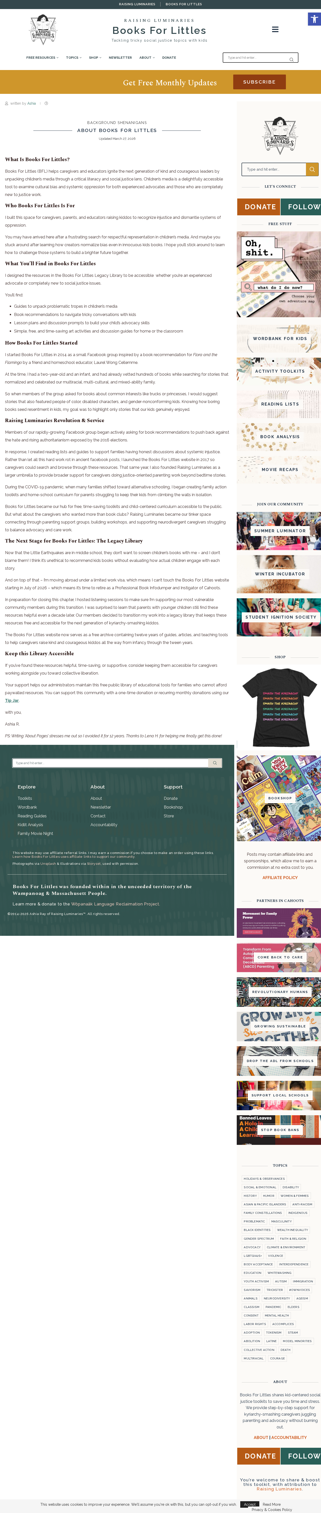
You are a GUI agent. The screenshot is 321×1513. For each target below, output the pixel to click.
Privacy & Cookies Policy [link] (272, 1510)
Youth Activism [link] (256, 1281)
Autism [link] (281, 1281)
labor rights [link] (255, 1324)
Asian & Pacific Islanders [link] (265, 1204)
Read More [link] (272, 1504)
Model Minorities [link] (297, 1341)
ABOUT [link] (261, 1437)
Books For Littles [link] (184, 4)
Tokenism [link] (274, 1332)
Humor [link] (268, 1196)
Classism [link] (251, 1307)
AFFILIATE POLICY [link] (280, 877)
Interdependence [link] (293, 1264)
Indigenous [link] (298, 1213)
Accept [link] (250, 1504)
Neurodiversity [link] (277, 1298)
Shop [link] (93, 57)
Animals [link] (250, 1298)
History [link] (250, 1196)
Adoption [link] (252, 1332)
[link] (314, 19)
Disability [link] (291, 1187)
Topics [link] (72, 57)
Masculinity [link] (281, 1221)
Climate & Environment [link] (286, 1247)
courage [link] (277, 1358)
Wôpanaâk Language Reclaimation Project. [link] (115, 904)
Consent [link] (251, 1315)
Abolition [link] (252, 1341)
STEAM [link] (293, 1332)
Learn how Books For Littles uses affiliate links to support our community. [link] (74, 857)
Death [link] (285, 1350)
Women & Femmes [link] (295, 1196)
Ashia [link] (32, 103)
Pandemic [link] (273, 1307)
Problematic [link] (254, 1221)
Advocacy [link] (252, 1247)
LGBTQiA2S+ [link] (253, 1256)
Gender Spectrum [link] (259, 1238)
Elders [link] (293, 1307)
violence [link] (275, 1256)
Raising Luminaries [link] (137, 4)
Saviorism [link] (252, 1290)
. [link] (12, 700)
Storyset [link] (94, 864)
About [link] (145, 57)
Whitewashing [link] (279, 1273)
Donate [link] (169, 57)
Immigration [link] (303, 1281)
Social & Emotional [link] (260, 1187)
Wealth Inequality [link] (292, 1230)
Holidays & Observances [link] (264, 1178)
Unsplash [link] (48, 864)
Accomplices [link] (283, 1324)
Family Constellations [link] (263, 1213)
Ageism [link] (302, 1298)
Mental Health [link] (277, 1315)
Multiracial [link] (254, 1358)
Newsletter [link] (120, 57)
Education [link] (252, 1273)
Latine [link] (271, 1341)
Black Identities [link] (257, 1230)
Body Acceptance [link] (258, 1264)
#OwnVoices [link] (299, 1290)
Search (215, 763)
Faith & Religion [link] (293, 1238)
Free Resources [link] (40, 57)
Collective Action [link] (259, 1350)
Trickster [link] (275, 1290)
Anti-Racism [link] (302, 1204)
